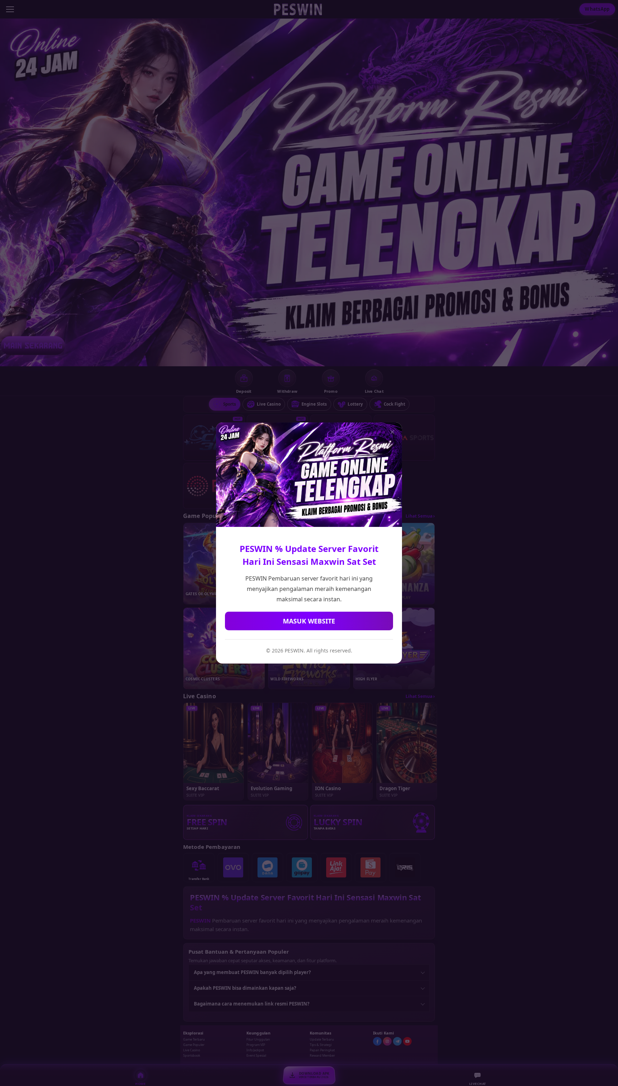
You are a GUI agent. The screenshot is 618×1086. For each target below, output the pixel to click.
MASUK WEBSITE (309, 621)
